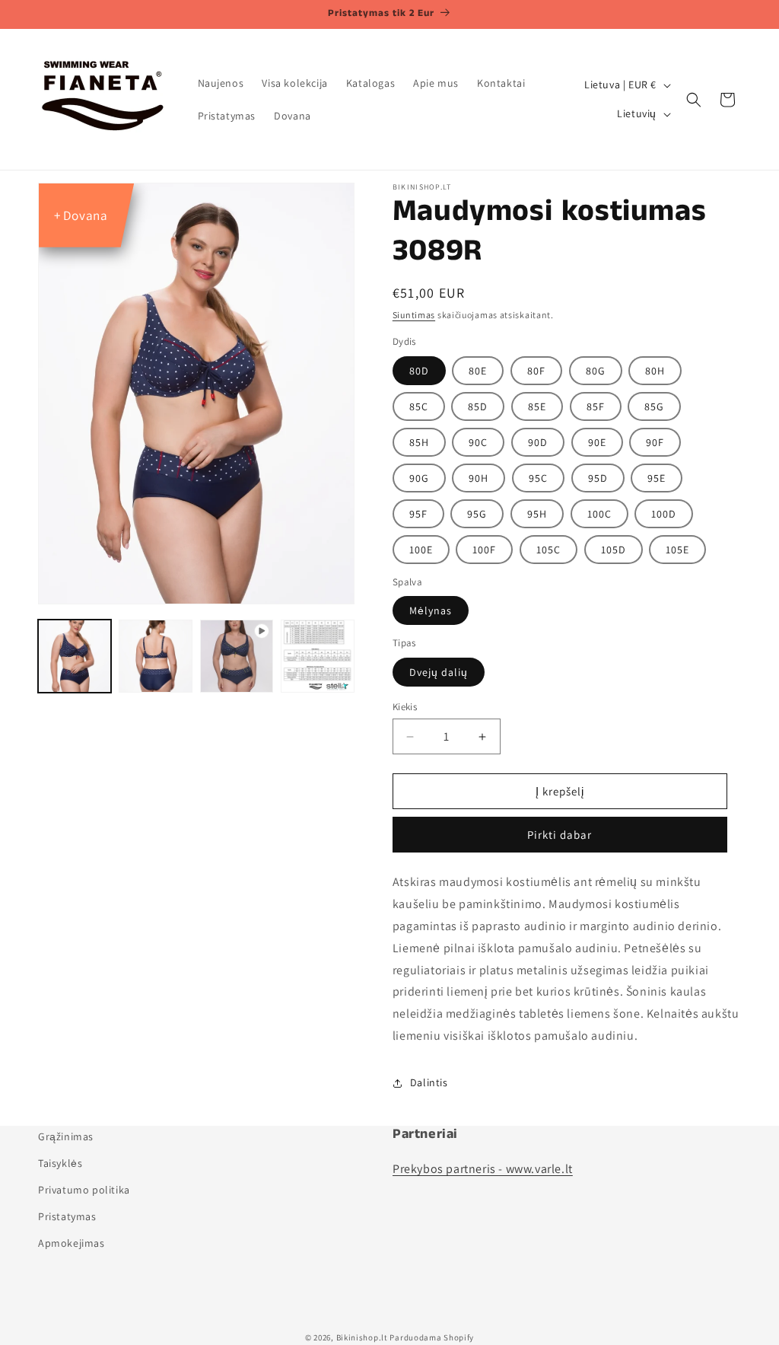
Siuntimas (414, 314)
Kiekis (405, 706)
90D (538, 442)
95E (656, 478)
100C (599, 514)
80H (655, 371)
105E (677, 549)
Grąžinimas (66, 1136)
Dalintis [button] (429, 1082)
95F (418, 514)
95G (477, 514)
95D (598, 478)
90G (419, 478)
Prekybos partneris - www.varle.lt (483, 1169)
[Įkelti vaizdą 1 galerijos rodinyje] (74, 656)
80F (536, 371)
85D (478, 406)
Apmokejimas (71, 1243)
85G (654, 406)
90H (478, 478)
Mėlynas (430, 610)
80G (596, 371)
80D (419, 371)
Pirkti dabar (559, 834)
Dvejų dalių (438, 672)
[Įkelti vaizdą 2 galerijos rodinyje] (155, 656)
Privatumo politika (84, 1190)
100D (663, 514)
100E (421, 549)
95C (538, 478)
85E (537, 406)
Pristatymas (67, 1216)
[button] (694, 99)
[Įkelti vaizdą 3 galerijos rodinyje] (317, 656)
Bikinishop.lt (362, 1337)
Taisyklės (60, 1163)
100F (484, 549)
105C (548, 549)
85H (419, 442)
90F (655, 442)
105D (613, 549)
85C (418, 406)
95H (537, 514)
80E (478, 371)
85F (596, 406)
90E (597, 442)
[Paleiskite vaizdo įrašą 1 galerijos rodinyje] (236, 656)
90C (478, 442)
